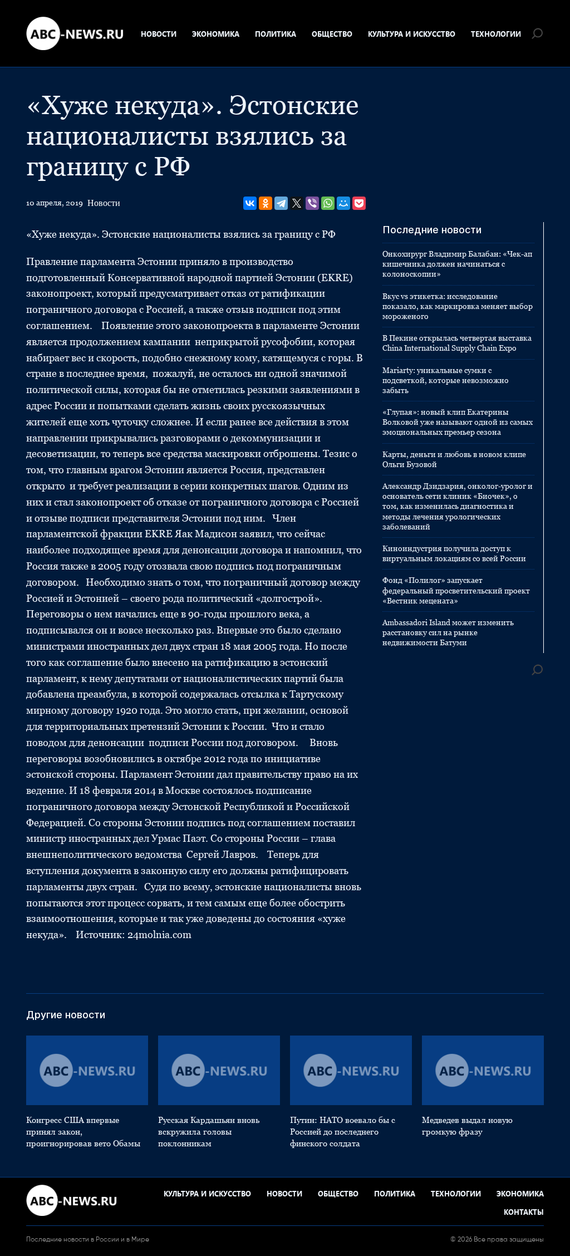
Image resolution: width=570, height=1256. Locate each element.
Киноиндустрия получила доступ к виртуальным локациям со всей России (454, 553)
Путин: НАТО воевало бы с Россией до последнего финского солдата (342, 1131)
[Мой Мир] (343, 203)
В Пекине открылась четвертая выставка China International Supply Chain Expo (457, 342)
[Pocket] (359, 203)
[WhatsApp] (328, 203)
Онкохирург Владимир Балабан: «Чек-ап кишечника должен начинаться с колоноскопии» (457, 263)
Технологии (496, 33)
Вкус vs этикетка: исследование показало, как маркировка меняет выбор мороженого (457, 306)
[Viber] (312, 203)
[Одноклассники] (265, 203)
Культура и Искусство (411, 33)
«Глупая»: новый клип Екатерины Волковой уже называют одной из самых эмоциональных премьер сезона (457, 422)
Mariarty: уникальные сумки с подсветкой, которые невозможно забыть (445, 380)
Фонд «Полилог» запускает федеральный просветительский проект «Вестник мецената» (456, 590)
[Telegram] (281, 203)
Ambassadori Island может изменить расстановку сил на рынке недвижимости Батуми (448, 632)
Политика (275, 33)
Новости (158, 33)
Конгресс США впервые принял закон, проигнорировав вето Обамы (83, 1131)
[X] (296, 203)
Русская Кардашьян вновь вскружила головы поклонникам (208, 1131)
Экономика (215, 33)
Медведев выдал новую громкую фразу (467, 1125)
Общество (332, 33)
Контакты (524, 1211)
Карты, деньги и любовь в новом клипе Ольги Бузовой (454, 459)
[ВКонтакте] (250, 203)
